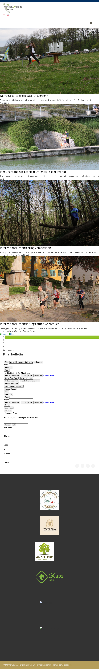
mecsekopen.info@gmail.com (50, 665)
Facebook (67, 665)
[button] (4, 334)
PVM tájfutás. (10, 665)
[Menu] (93, 22)
